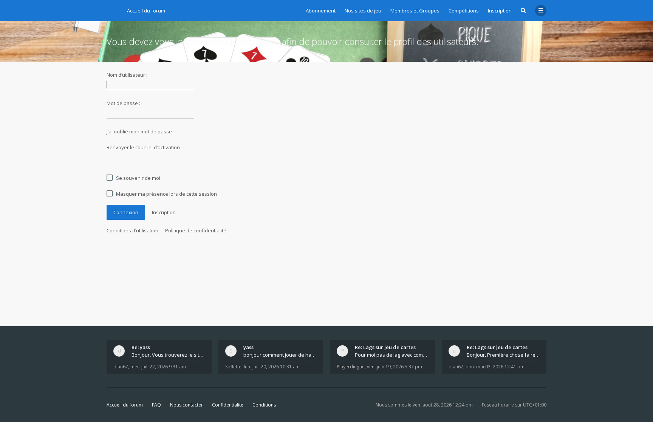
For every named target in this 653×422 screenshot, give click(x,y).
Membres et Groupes (414, 10)
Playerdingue (351, 366)
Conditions (264, 405)
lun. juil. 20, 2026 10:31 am (272, 366)
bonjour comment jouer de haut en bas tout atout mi (280, 354)
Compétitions (464, 10)
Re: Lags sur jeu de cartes (385, 347)
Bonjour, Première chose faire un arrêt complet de (503, 354)
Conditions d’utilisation (132, 230)
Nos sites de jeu (363, 10)
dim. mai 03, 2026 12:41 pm (495, 366)
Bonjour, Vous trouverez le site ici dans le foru (168, 354)
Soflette (233, 366)
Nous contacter (186, 405)
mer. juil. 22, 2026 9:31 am (158, 366)
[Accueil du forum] (112, 9)
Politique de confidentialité (195, 230)
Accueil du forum (125, 405)
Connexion (125, 212)
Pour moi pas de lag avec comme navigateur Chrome (391, 354)
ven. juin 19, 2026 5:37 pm (394, 366)
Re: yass (141, 347)
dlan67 (120, 366)
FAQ (156, 405)
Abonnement (321, 10)
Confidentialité (227, 405)
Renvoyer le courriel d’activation (143, 147)
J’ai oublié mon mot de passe (139, 131)
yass (248, 347)
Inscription (500, 10)
